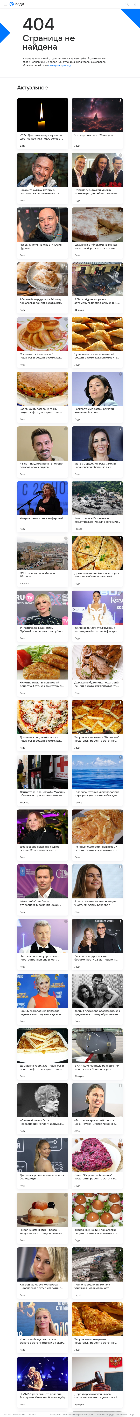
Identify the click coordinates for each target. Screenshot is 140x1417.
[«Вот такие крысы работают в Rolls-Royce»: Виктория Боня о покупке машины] (97, 1108)
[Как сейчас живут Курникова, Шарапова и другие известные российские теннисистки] (42, 1273)
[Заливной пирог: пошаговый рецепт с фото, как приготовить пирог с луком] (42, 397)
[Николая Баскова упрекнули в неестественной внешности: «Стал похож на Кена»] (42, 944)
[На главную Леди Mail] (19, 4)
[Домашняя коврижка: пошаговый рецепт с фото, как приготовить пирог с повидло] (42, 1054)
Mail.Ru (7, 1414)
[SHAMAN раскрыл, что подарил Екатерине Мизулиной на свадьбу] (42, 1382)
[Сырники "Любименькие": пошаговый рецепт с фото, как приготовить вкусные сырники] (42, 342)
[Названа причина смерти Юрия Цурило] (42, 233)
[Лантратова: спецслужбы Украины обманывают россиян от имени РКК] (42, 780)
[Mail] (12, 4)
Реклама (32, 1414)
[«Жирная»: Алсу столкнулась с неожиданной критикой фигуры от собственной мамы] (97, 616)
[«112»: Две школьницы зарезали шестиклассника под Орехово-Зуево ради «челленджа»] (42, 123)
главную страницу (59, 65)
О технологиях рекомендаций (78, 1414)
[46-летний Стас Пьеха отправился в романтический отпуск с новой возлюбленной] (42, 890)
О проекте (55, 1414)
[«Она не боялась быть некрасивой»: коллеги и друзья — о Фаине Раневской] (42, 1108)
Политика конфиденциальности (111, 1414)
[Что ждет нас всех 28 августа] (97, 123)
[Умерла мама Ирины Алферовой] (42, 506)
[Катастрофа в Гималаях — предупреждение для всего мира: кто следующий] (97, 506)
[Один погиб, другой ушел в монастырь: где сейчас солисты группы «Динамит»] (97, 178)
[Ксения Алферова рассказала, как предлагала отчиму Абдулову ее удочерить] (97, 999)
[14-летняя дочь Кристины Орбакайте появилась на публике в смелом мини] (42, 616)
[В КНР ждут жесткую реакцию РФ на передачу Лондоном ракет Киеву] (97, 1054)
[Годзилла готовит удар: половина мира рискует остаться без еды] (97, 780)
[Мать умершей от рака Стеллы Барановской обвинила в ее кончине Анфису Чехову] (97, 452)
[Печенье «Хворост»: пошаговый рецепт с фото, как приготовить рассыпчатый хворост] (97, 835)
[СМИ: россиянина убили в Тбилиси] (42, 561)
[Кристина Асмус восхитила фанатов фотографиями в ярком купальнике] (42, 1327)
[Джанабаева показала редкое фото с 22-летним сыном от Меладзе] (42, 835)
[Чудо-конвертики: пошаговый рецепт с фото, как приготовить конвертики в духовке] (97, 342)
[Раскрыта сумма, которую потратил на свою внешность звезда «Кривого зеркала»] (42, 178)
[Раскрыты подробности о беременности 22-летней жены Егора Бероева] (97, 944)
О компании (19, 1414)
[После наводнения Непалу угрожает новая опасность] (97, 1273)
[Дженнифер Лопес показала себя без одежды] (42, 1163)
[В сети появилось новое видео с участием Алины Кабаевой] (97, 890)
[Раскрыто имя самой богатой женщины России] (97, 397)
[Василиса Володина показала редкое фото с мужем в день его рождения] (42, 999)
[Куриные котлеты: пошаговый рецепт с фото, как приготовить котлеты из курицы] (42, 671)
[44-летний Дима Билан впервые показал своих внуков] (42, 452)
